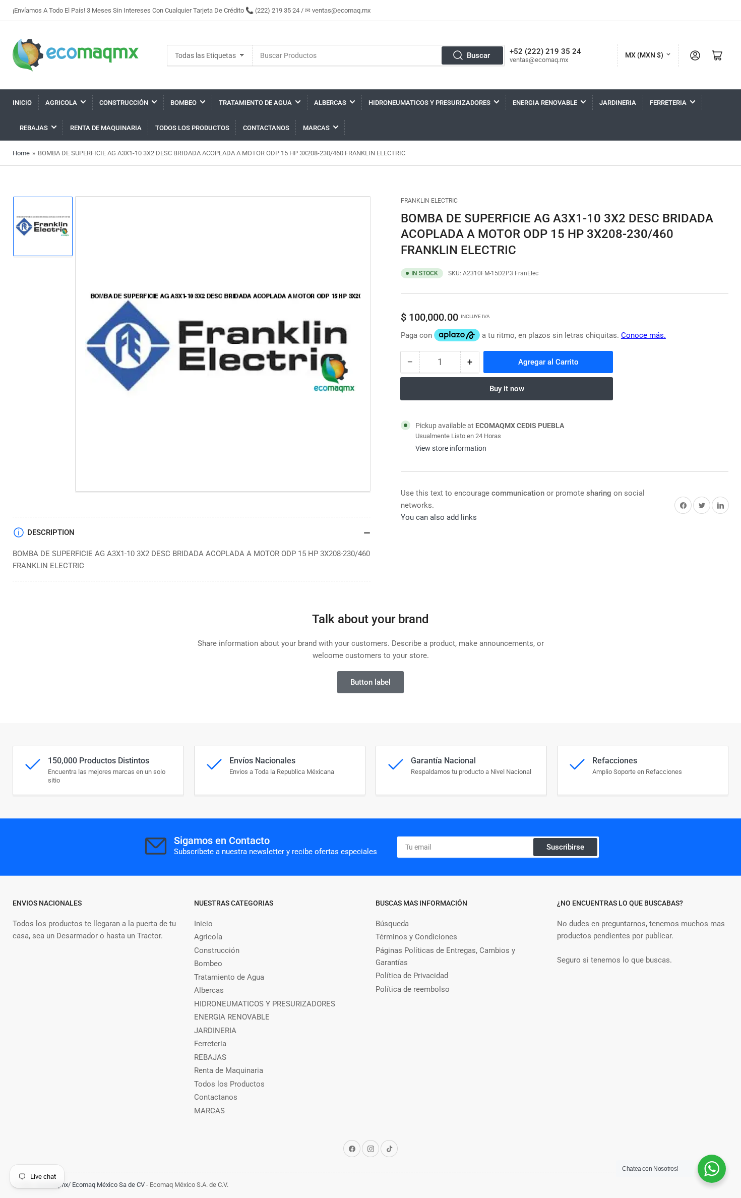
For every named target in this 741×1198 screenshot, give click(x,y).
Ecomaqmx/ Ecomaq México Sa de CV (90, 1184)
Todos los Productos (192, 128)
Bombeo (183, 102)
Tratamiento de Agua (255, 102)
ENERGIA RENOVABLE (545, 102)
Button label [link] (370, 682)
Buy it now (506, 388)
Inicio (22, 102)
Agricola (61, 102)
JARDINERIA (617, 102)
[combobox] (378, 55)
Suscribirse (565, 847)
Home (21, 153)
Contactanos (266, 128)
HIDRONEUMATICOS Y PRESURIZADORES (429, 102)
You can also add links (439, 517)
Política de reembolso (413, 989)
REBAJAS (34, 128)
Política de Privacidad (412, 975)
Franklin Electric (429, 200)
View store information (450, 448)
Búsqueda (392, 923)
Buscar (478, 55)
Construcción (123, 102)
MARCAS (316, 128)
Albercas (330, 102)
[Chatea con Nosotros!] (712, 1169)
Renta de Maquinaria (106, 128)
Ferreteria (668, 102)
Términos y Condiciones (416, 936)
